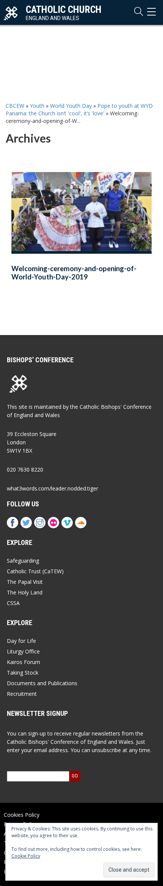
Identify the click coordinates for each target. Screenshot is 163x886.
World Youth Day (71, 105)
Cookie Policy (25, 856)
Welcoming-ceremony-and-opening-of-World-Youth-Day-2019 (73, 272)
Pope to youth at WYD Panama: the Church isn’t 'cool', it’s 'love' (79, 109)
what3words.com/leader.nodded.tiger (52, 488)
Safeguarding (23, 560)
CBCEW (15, 105)
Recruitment (22, 693)
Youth (37, 105)
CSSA (13, 603)
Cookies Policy (21, 814)
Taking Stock (22, 672)
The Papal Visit (25, 581)
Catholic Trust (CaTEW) (35, 571)
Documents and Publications (42, 683)
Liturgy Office (23, 651)
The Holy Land (24, 592)
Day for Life (21, 640)
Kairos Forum (23, 662)
